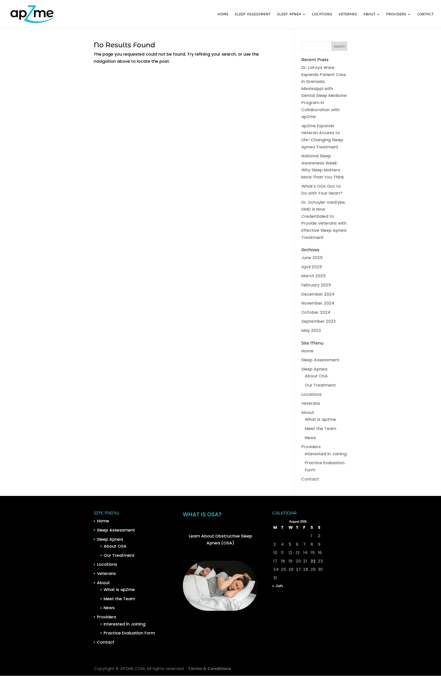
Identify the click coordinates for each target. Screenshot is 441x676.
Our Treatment (320, 385)
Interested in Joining (326, 454)
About (369, 14)
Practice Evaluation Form (129, 633)
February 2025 (316, 285)
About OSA (316, 376)
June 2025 (312, 257)
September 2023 (318, 321)
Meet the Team (320, 428)
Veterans (348, 14)
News (310, 438)
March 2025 (313, 276)
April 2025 (311, 267)
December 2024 (317, 294)
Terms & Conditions (209, 668)
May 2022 (311, 330)
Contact (425, 14)
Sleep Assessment (253, 14)
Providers (396, 14)
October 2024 (315, 312)
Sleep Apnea (289, 14)
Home (223, 14)
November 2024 (317, 303)
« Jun (277, 585)
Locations (322, 14)
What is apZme (320, 419)
